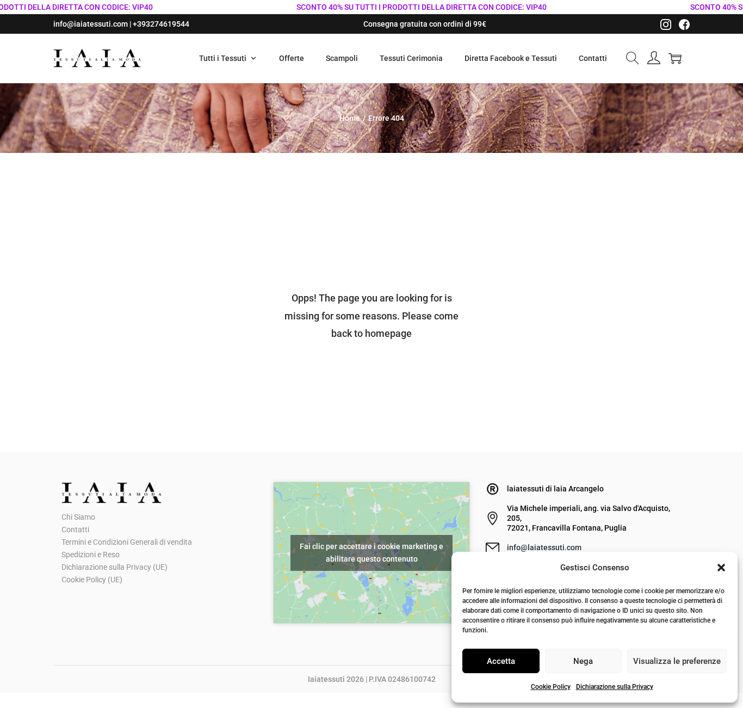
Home (349, 118)
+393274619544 (161, 24)
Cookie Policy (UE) (91, 579)
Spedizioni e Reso (90, 554)
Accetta (501, 661)
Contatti (75, 529)
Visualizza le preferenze (677, 661)
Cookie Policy (551, 687)
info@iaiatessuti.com (90, 24)
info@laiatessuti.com (544, 547)
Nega (583, 661)
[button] (721, 567)
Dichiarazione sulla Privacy (614, 687)
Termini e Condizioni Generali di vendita (126, 542)
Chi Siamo (78, 517)
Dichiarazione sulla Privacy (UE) (114, 567)
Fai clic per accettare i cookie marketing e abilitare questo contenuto (371, 552)
